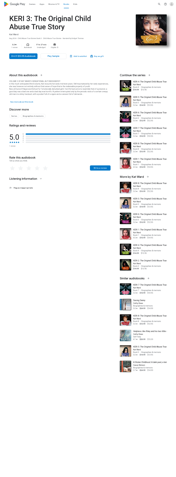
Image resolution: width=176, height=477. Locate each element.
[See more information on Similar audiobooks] (148, 278)
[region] (60, 46)
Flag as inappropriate (21, 188)
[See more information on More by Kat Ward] (148, 177)
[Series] (14, 116)
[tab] (32, 4)
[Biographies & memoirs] (33, 116)
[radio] (12, 168)
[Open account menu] (172, 4)
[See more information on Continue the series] (149, 75)
